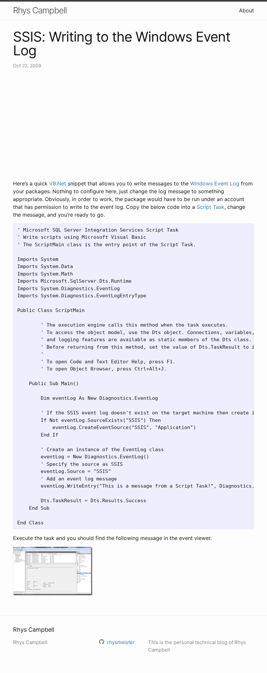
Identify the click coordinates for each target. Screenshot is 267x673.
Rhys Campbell (40, 10)
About (246, 10)
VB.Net (57, 183)
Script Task (210, 207)
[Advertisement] (133, 124)
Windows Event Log (214, 183)
